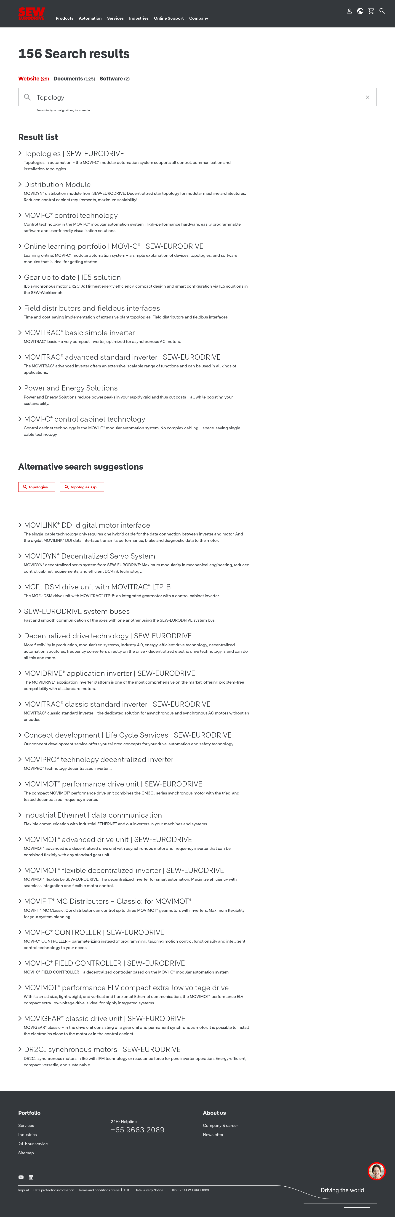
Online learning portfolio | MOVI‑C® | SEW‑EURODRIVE (113, 246)
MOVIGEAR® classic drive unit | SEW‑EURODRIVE (104, 1018)
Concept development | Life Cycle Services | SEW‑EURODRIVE (128, 735)
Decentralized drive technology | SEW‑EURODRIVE (108, 636)
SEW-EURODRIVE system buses (77, 611)
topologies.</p (83, 487)
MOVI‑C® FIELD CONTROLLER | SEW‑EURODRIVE (104, 963)
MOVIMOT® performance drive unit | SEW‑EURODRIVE (113, 784)
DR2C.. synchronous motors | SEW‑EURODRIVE (102, 1049)
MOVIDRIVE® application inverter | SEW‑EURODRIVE (109, 673)
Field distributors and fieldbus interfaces (92, 308)
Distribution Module (57, 184)
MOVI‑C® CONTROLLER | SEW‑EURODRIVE (94, 932)
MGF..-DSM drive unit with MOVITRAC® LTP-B (97, 587)
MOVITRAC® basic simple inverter (79, 332)
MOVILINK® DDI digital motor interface (87, 525)
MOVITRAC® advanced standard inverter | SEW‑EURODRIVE (122, 357)
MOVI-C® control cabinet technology (84, 419)
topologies (38, 487)
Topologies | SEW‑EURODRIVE (74, 153)
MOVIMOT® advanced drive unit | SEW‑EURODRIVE (108, 839)
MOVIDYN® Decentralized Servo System (89, 556)
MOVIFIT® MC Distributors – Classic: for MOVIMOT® (108, 901)
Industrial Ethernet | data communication (93, 815)
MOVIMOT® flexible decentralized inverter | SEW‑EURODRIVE (124, 870)
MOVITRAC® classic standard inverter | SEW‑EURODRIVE (117, 704)
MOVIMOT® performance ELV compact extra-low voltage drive (126, 987)
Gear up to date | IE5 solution (72, 277)
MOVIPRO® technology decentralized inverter (98, 759)
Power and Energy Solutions (71, 388)
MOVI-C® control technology (71, 215)
